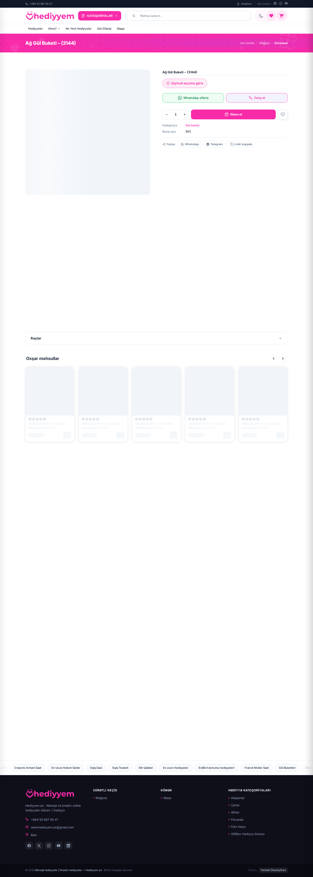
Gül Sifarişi (104, 28)
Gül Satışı (268, 767)
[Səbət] (281, 15)
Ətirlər (235, 812)
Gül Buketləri (219, 767)
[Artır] (185, 114)
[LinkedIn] (68, 846)
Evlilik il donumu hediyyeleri (149, 767)
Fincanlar (237, 819)
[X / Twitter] (39, 846)
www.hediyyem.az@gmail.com (52, 827)
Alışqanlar (238, 798)
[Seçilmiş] (271, 15)
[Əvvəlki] (273, 358)
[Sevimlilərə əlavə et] (283, 114)
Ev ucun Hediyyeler (108, 767)
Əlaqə (121, 28)
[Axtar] (134, 16)
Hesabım (246, 3)
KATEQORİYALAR (100, 15)
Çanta (235, 805)
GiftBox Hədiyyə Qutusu (247, 834)
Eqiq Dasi (28, 767)
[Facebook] (275, 4)
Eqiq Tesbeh (53, 767)
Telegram (217, 144)
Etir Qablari (78, 767)
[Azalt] (167, 114)
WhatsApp (192, 144)
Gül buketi (192, 125)
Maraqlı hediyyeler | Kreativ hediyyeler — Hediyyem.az (69, 870)
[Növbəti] (283, 358)
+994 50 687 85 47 (41, 3)
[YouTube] (286, 4)
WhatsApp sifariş (196, 98)
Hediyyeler (35, 28)
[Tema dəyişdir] (261, 15)
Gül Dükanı (245, 767)
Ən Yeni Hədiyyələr (79, 28)
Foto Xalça (238, 826)
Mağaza (264, 43)
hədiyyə (59, 810)
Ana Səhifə (247, 43)
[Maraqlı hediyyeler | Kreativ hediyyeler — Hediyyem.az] (50, 15)
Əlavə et (236, 114)
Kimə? (52, 28)
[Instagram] (280, 4)
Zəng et (259, 98)
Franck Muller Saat (189, 767)
